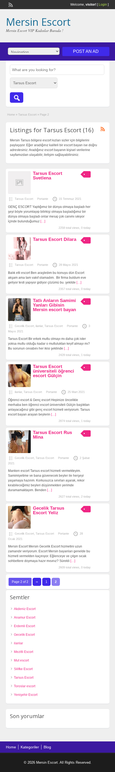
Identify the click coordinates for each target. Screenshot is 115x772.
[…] (42, 221)
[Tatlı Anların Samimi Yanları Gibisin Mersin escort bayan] (19, 320)
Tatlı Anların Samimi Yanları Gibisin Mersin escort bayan (54, 305)
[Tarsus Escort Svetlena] (19, 193)
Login (103, 4)
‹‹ (37, 582)
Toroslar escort (24, 686)
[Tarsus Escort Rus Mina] (19, 452)
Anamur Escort (24, 617)
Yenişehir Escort (25, 695)
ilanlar (39, 326)
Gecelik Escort (24, 326)
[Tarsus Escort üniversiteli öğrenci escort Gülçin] (19, 386)
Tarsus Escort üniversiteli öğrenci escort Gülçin (53, 371)
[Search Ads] (16, 97)
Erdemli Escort (24, 626)
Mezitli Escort (23, 652)
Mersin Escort (38, 22)
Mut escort (21, 660)
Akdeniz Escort (25, 609)
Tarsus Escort (27, 114)
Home (11, 114)
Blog (47, 747)
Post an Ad (86, 51)
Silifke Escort (23, 669)
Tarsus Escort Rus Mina (52, 435)
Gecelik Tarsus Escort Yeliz (48, 510)
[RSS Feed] (10, 4)
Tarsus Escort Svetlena (47, 176)
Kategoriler (30, 747)
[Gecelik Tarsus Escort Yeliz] (19, 528)
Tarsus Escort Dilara (54, 239)
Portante (42, 198)
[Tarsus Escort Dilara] (19, 259)
